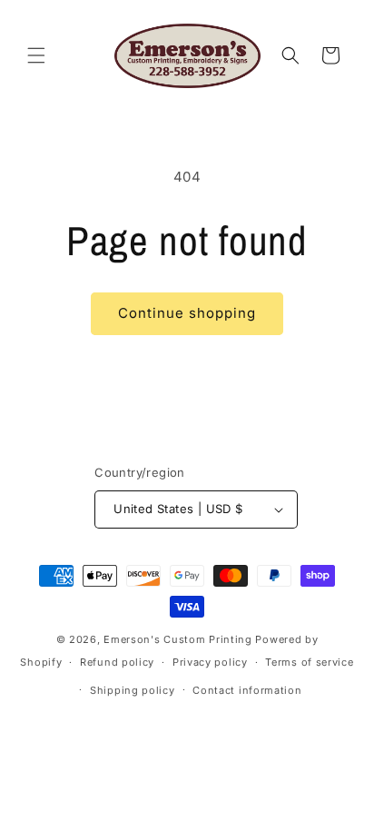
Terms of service (309, 662)
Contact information (246, 690)
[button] (36, 55)
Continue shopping (187, 313)
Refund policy (117, 662)
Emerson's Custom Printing (177, 639)
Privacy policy (210, 662)
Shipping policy (132, 690)
